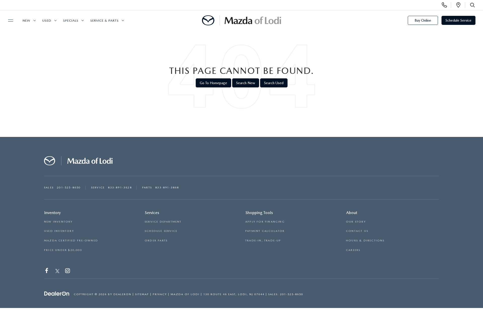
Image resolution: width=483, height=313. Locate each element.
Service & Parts (104, 20)
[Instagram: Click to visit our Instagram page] (68, 271)
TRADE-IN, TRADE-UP (263, 240)
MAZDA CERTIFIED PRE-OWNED (71, 240)
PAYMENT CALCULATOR (265, 231)
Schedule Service (458, 20)
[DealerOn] (57, 294)
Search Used (274, 83)
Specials (70, 20)
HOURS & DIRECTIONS (365, 240)
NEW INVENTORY (58, 221)
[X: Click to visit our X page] (57, 271)
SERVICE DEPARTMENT (163, 221)
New (26, 20)
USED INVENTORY (59, 231)
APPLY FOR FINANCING (265, 221)
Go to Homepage (213, 83)
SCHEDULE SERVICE (161, 231)
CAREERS (353, 250)
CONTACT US (357, 231)
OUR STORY (356, 221)
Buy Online (423, 20)
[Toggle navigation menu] (8, 20)
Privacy (160, 294)
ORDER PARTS (156, 240)
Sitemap (142, 294)
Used (46, 20)
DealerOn (122, 294)
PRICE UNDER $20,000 (63, 250)
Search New (245, 83)
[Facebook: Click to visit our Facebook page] (47, 271)
